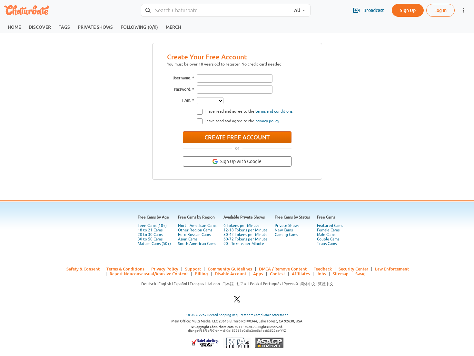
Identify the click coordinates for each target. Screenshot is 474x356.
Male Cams (326, 234)
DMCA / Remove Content (283, 268)
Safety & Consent (83, 268)
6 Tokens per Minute (241, 225)
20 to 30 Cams (150, 234)
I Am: (186, 100)
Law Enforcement (392, 268)
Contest (277, 273)
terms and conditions (273, 111)
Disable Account (230, 273)
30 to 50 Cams (150, 239)
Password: (182, 89)
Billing (201, 273)
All (297, 10)
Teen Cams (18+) (152, 225)
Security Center (353, 268)
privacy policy (267, 121)
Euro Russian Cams (194, 234)
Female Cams (328, 230)
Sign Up (408, 10)
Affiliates (301, 273)
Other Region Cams (195, 230)
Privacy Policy (164, 268)
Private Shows (287, 225)
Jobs (321, 273)
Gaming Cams (286, 234)
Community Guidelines (230, 268)
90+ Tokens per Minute (243, 243)
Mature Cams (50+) (154, 243)
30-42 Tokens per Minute (245, 234)
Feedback (322, 268)
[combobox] (215, 10)
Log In (440, 10)
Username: (182, 78)
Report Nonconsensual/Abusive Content (149, 273)
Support (193, 268)
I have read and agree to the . (248, 111)
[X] (237, 301)
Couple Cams (328, 239)
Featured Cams (330, 225)
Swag (360, 273)
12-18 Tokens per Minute (245, 230)
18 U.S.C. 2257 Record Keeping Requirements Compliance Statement (237, 315)
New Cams (284, 230)
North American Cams (197, 225)
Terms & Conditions (125, 268)
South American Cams (197, 243)
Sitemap (341, 273)
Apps (258, 273)
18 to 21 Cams (150, 230)
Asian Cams (187, 239)
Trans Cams (327, 243)
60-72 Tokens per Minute (245, 239)
